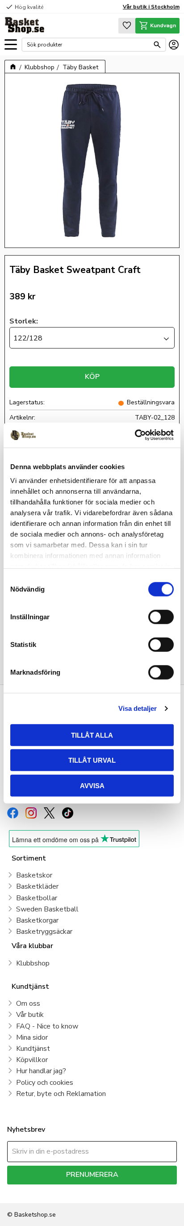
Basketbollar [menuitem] (36, 898)
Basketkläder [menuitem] (37, 886)
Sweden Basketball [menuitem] (47, 909)
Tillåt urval (92, 760)
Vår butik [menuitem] (30, 1015)
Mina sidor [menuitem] (32, 1037)
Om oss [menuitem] (28, 1003)
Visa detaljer (137, 708)
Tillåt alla (92, 735)
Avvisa (92, 785)
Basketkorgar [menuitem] (37, 920)
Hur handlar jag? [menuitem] (41, 1071)
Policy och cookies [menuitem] (44, 1082)
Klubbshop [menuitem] (33, 963)
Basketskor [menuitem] (34, 875)
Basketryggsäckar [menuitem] (44, 931)
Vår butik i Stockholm (151, 6)
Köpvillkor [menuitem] (32, 1060)
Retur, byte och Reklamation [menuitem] (61, 1094)
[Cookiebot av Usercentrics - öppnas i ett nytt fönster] (135, 435)
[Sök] (157, 44)
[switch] (161, 616)
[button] (10, 45)
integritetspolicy (150, 1191)
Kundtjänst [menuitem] (33, 1049)
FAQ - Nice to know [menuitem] (47, 1026)
